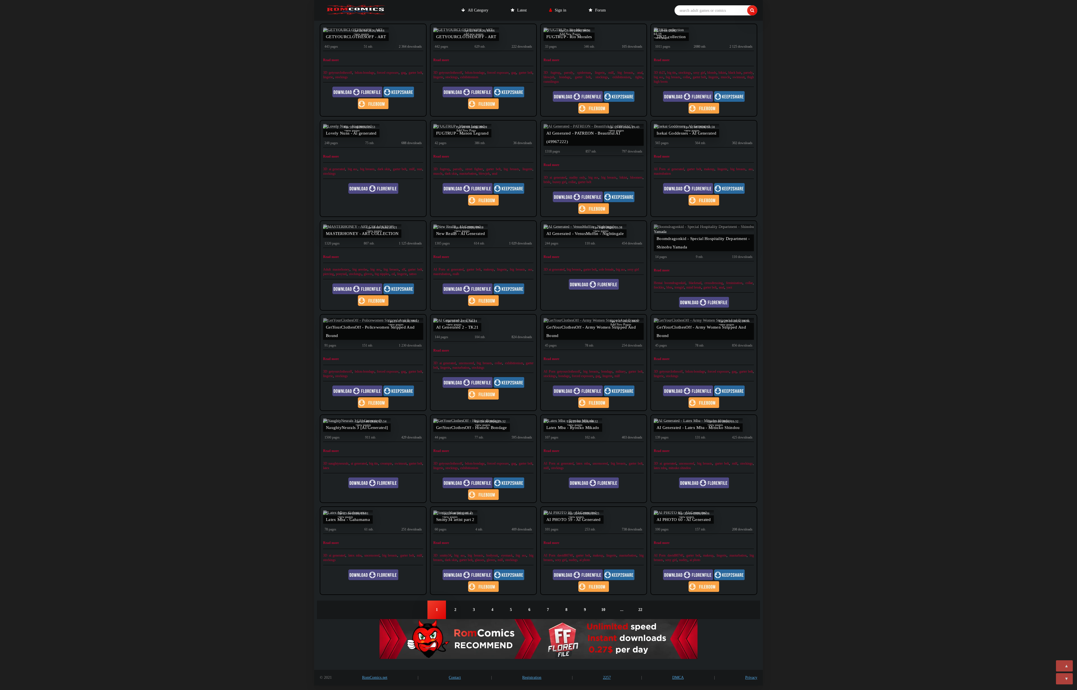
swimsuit (739, 77)
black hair (734, 73)
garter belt (415, 73)
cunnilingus (551, 82)
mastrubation (662, 174)
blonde (711, 73)
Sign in (560, 10)
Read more (331, 60)
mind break (693, 287)
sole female (606, 269)
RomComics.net (374, 677)
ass (751, 169)
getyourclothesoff (340, 73)
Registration (531, 677)
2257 (607, 677)
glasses (479, 560)
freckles (659, 287)
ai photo (584, 560)
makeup (709, 169)
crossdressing (714, 283)
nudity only (577, 177)
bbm (669, 287)
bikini (722, 73)
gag (403, 73)
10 (603, 610)
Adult (327, 269)
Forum (600, 10)
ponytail (341, 274)
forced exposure (388, 73)
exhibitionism (469, 77)
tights (639, 77)
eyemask (507, 555)
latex (326, 468)
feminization (734, 283)
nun (419, 169)
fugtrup (555, 73)
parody (568, 73)
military (621, 371)
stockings (341, 77)
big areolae (360, 269)
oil (393, 274)
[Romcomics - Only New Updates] (356, 10)
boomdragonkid (674, 283)
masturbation (468, 174)
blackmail (695, 283)
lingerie (328, 77)
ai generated (337, 169)
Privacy (751, 677)
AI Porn (660, 169)
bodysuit (492, 555)
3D (325, 73)
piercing (328, 274)
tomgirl (679, 287)
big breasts (626, 73)
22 (640, 610)
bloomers (636, 177)
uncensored (466, 363)
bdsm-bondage (364, 73)
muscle (725, 77)
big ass (658, 77)
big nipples (382, 274)
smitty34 (445, 555)
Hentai (658, 283)
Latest (522, 10)
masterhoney (341, 269)
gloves (368, 274)
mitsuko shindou (680, 468)
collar (686, 77)
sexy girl (699, 73)
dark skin (384, 169)
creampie (386, 463)
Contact (455, 677)
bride (547, 182)
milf (611, 73)
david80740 (565, 555)
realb (456, 274)
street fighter (474, 169)
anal (640, 73)
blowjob (549, 77)
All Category (478, 10)
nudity (573, 560)
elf (403, 269)
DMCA (678, 677)
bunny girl (559, 182)
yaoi (729, 287)
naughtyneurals (338, 463)
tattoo (412, 274)
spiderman (584, 73)
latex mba (583, 463)
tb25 (662, 73)
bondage (564, 77)
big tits (671, 73)
